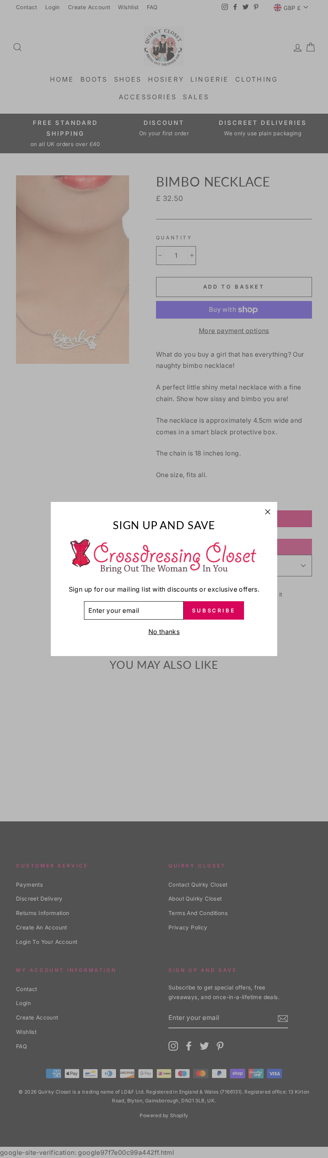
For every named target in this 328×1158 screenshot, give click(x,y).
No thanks (164, 632)
